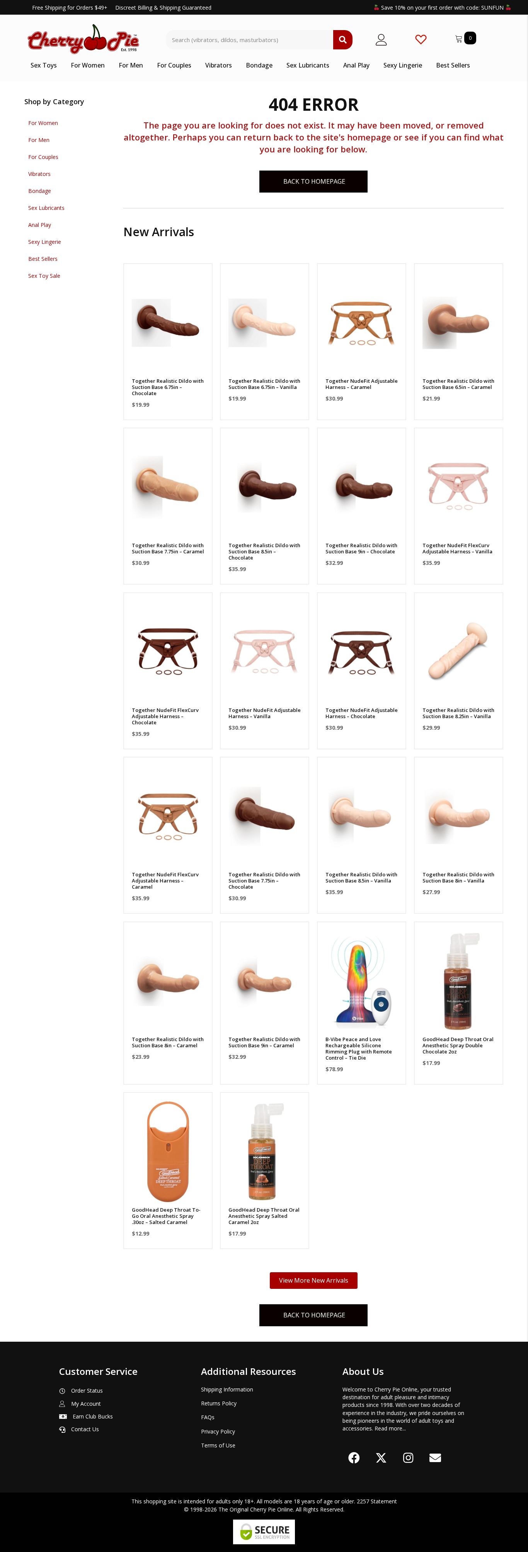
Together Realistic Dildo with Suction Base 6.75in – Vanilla (264, 384)
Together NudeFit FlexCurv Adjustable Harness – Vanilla (457, 548)
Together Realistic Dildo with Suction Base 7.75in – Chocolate (264, 880)
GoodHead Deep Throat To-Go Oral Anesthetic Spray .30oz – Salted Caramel (166, 1216)
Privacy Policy (218, 1431)
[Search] (343, 39)
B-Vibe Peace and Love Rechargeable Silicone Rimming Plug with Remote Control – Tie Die (358, 1048)
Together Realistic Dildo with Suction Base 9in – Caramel (264, 1042)
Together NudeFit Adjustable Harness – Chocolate (361, 713)
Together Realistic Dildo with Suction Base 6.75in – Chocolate (168, 387)
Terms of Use (218, 1445)
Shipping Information (227, 1389)
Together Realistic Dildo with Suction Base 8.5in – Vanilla (361, 877)
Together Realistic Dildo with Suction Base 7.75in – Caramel (168, 548)
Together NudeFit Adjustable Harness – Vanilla (264, 713)
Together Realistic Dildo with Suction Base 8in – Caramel (168, 1042)
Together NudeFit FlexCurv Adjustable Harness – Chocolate (165, 716)
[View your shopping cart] (459, 37)
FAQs (208, 1417)
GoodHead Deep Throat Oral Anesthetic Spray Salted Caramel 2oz (264, 1216)
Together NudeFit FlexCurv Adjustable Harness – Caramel (165, 880)
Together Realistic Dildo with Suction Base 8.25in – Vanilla (458, 713)
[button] (168, 364)
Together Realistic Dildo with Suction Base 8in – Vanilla (458, 877)
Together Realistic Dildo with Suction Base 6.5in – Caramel (458, 384)
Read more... (390, 1428)
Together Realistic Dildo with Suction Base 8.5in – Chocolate (264, 551)
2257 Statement (377, 1501)
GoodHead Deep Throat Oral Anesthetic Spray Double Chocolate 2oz (458, 1045)
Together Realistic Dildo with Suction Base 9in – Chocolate (361, 548)
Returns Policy (219, 1403)
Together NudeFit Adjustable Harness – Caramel (361, 384)
